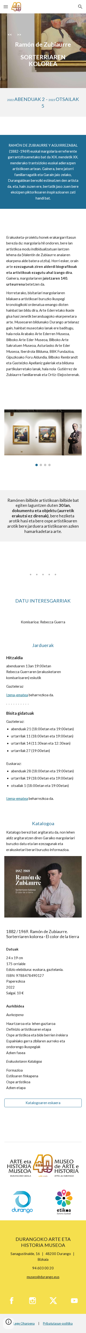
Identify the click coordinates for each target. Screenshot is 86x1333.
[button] (5, 6)
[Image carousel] (43, 437)
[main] (43, 51)
